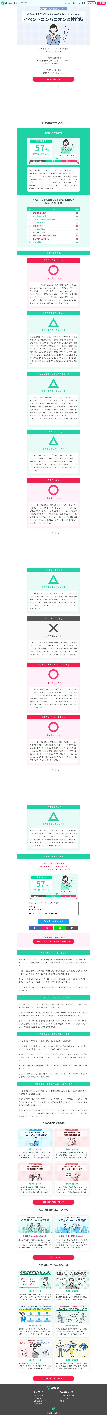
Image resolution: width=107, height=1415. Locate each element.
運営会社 (63, 1401)
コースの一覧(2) (53, 1257)
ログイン (91, 3)
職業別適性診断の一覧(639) (53, 1202)
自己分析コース (38, 1398)
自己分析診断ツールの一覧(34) (53, 1378)
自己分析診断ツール (40, 1401)
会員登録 (101, 3)
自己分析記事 (37, 1404)
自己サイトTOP (38, 1395)
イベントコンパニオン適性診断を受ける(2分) (54, 941)
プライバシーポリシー (67, 1395)
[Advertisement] (53, 103)
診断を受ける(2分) (54, 79)
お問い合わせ (64, 1398)
